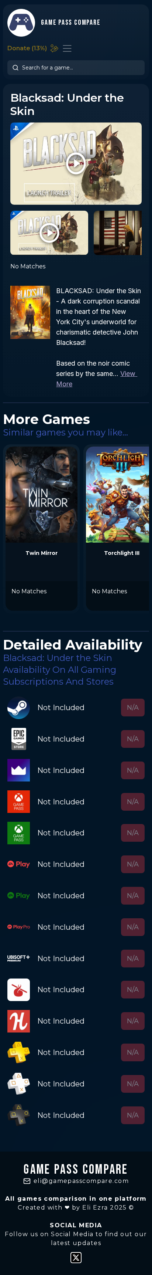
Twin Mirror (41, 553)
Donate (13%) (27, 48)
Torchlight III (121, 553)
